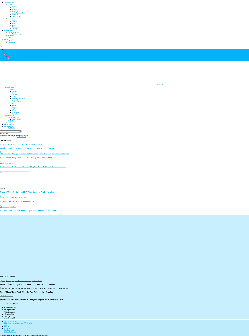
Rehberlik (11, 35)
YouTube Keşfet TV (10, 39)
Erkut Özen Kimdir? (10, 49)
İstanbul (7, 311)
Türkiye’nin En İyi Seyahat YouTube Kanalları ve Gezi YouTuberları (27, 148)
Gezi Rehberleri (9, 2)
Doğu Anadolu (16, 16)
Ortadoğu (15, 28)
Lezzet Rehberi (9, 318)
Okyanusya (15, 27)
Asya (13, 23)
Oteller (10, 37)
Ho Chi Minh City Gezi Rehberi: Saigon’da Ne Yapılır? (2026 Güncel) (28, 211)
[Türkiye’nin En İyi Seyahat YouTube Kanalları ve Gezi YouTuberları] (21, 144)
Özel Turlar (11, 42)
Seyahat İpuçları (9, 313)
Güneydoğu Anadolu (18, 13)
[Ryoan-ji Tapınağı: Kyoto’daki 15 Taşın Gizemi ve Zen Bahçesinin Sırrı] (14, 186)
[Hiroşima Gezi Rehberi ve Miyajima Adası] (13, 197)
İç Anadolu (15, 14)
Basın (5, 325)
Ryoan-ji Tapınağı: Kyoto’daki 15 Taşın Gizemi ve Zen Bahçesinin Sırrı (28, 192)
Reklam (6, 326)
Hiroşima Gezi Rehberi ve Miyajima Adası (17, 201)
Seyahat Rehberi (9, 30)
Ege (13, 7)
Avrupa (14, 25)
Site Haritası (7, 328)
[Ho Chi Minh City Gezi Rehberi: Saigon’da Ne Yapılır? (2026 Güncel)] (8, 207)
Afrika (14, 20)
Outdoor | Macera (13, 32)
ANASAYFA (21, 137)
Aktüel (7, 316)
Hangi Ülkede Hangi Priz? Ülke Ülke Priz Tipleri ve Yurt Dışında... (26, 158)
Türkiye (10, 4)
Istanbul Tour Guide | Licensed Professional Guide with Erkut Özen (28, 60)
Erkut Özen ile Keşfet (14, 51)
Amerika (14, 21)
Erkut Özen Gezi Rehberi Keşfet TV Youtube (18, 323)
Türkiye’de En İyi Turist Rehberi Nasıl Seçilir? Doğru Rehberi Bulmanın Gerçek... (33, 167)
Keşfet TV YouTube (10, 332)
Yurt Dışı (10, 18)
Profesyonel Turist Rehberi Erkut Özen (20, 53)
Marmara (14, 6)
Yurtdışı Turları (8, 41)
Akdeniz (14, 9)
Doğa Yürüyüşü (16, 34)
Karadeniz (15, 11)
